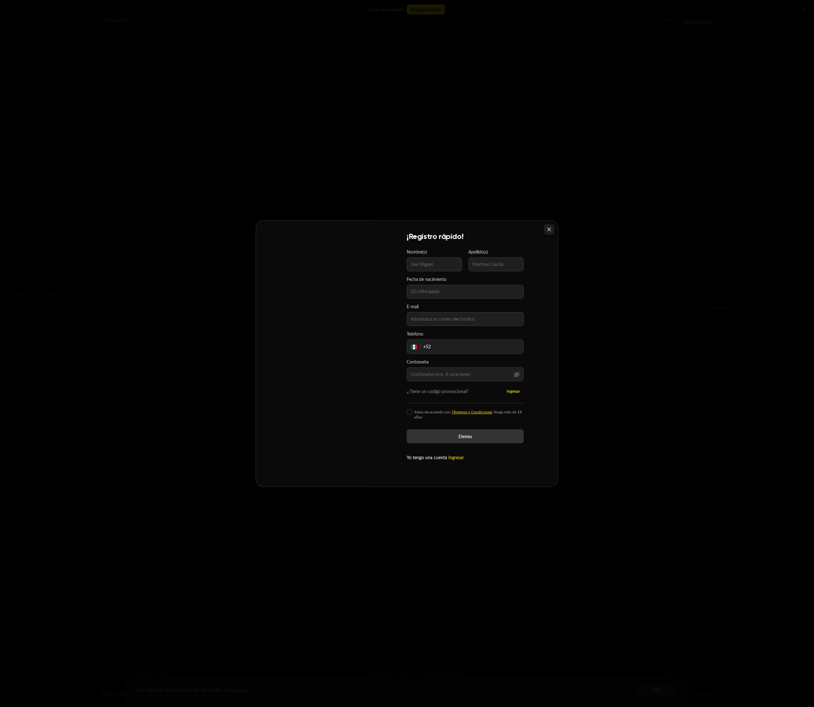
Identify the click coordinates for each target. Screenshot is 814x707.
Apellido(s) (478, 252)
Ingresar (456, 457)
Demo (465, 436)
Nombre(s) (417, 252)
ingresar (513, 391)
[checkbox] (409, 412)
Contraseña (418, 362)
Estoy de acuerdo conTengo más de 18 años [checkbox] (468, 415)
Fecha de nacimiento (426, 279)
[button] (517, 374)
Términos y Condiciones (472, 412)
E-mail (412, 306)
